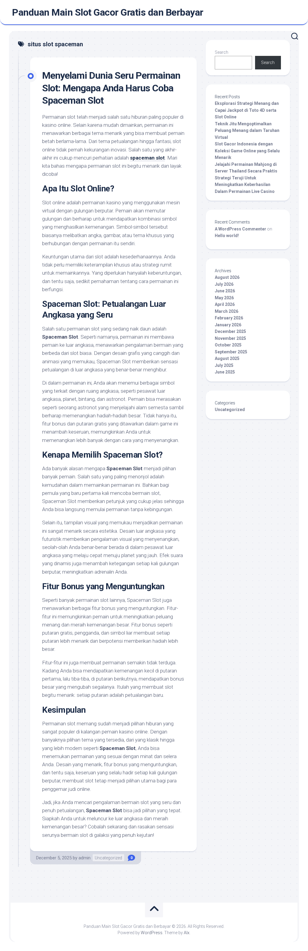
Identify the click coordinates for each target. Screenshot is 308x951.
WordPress (151, 932)
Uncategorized (108, 857)
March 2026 (226, 311)
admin (85, 858)
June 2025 (225, 372)
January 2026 (228, 324)
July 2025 (224, 365)
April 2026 (225, 304)
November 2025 (230, 338)
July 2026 (224, 284)
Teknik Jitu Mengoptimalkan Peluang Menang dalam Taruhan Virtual (247, 130)
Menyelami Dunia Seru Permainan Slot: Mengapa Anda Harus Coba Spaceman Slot (111, 88)
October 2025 (228, 345)
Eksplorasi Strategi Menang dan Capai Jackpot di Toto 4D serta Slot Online (247, 110)
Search (221, 52)
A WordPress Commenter (240, 229)
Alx (186, 932)
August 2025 (227, 358)
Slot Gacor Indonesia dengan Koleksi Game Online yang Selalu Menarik (247, 151)
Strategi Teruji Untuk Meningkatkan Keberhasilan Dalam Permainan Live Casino (245, 184)
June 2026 (225, 290)
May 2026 (224, 297)
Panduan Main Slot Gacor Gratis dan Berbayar (107, 12)
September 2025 (231, 351)
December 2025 (230, 331)
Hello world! (227, 235)
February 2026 (229, 317)
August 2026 (227, 277)
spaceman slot (147, 158)
